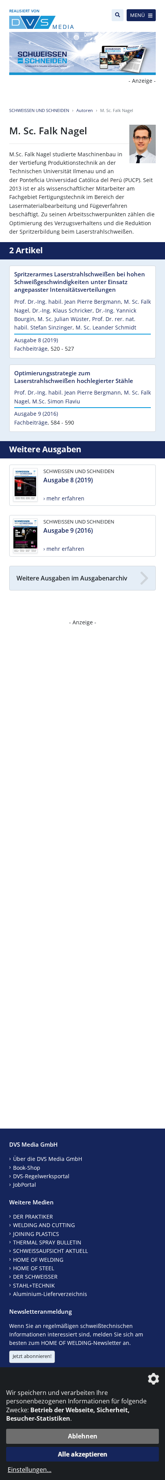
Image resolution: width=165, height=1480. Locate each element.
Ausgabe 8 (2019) (36, 340)
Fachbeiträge (31, 348)
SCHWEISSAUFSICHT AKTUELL (50, 1250)
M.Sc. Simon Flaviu (56, 401)
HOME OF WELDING (38, 1259)
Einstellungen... (29, 1469)
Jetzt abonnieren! (32, 1356)
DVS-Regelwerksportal (41, 1176)
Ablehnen (82, 1436)
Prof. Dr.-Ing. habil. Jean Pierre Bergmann (67, 301)
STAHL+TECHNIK (34, 1285)
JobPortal (24, 1184)
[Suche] (118, 15)
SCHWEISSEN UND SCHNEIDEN (39, 110)
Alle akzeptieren (82, 1454)
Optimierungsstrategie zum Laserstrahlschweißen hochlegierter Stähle (73, 377)
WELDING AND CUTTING (44, 1225)
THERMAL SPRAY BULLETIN (47, 1242)
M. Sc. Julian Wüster (63, 319)
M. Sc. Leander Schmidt (106, 327)
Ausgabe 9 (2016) (36, 413)
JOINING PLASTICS (36, 1234)
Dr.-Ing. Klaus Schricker (62, 310)
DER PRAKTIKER (33, 1216)
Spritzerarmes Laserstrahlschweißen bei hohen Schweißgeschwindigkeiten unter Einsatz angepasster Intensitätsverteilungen (79, 281)
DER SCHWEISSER (35, 1276)
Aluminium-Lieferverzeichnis (50, 1294)
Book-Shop (26, 1167)
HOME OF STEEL (33, 1268)
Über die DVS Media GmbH (47, 1158)
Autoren (84, 110)
